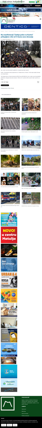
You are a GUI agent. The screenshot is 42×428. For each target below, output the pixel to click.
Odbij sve (9, 425)
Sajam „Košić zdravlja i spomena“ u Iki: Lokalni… (29, 188)
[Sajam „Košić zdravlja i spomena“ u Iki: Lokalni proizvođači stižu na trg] (31, 180)
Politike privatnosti (25, 415)
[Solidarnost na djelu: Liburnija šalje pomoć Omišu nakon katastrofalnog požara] (10, 161)
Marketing (24, 411)
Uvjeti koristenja (25, 413)
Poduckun (2, 31)
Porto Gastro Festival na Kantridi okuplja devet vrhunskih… (9, 186)
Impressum (24, 409)
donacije (12, 88)
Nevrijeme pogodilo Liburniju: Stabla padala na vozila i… (30, 131)
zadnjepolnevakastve (4, 88)
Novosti (6, 31)
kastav (9, 88)
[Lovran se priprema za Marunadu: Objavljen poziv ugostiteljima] (31, 104)
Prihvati (15, 425)
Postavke (4, 425)
